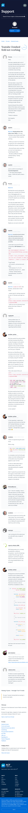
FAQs (16, 779)
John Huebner (11, 653)
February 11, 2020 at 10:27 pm (14, 166)
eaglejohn (11, 315)
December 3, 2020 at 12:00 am (14, 654)
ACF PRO (3, 733)
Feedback (3, 740)
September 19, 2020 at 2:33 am (15, 531)
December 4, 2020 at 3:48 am (14, 671)
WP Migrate (17, 793)
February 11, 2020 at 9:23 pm (14, 128)
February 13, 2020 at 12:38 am (14, 231)
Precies (10, 57)
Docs (16, 777)
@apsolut (10, 187)
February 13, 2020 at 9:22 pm (14, 284)
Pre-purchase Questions (7, 731)
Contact (16, 782)
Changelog (3, 784)
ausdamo (10, 437)
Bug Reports (4, 737)
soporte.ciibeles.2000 (13, 545)
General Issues (14, 41)
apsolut (10, 127)
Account (3, 782)
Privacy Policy (13, 804)
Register (12, 30)
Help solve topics (5, 753)
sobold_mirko (11, 670)
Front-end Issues (5, 726)
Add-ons (3, 735)
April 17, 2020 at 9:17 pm (13, 417)
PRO (2, 777)
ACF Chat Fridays (5, 791)
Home (2, 41)
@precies (10, 131)
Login (18, 30)
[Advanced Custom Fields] (3, 5)
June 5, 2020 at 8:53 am (19, 512)
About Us (3, 779)
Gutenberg (4, 729)
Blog (2, 781)
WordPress (3, 793)
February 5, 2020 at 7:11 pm (19, 57)
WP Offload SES (18, 796)
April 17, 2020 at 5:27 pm (13, 335)
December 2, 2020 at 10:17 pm (15, 546)
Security (16, 785)
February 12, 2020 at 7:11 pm (14, 185)
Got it (14, 809)
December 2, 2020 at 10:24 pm (15, 571)
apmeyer (10, 530)
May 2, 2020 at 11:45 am (19, 437)
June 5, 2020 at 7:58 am (13, 488)
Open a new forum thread (7, 717)
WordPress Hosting (19, 791)
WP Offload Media (19, 794)
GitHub (2, 794)
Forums (8, 41)
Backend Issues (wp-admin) (8, 728)
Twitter (2, 796)
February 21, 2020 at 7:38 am (14, 317)
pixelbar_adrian (12, 334)
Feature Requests (5, 739)
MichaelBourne (12, 486)
